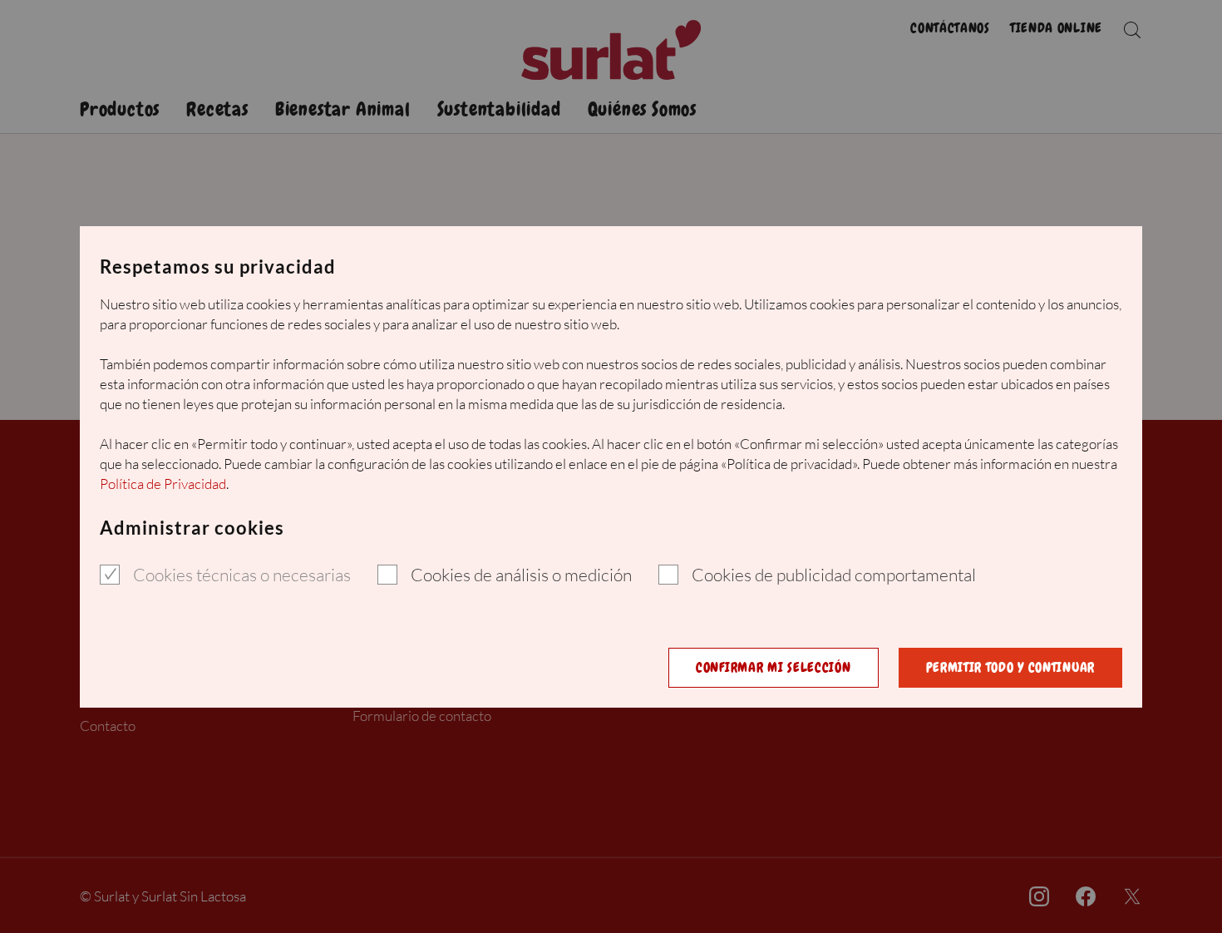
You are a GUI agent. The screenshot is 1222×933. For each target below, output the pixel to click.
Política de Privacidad (163, 483)
